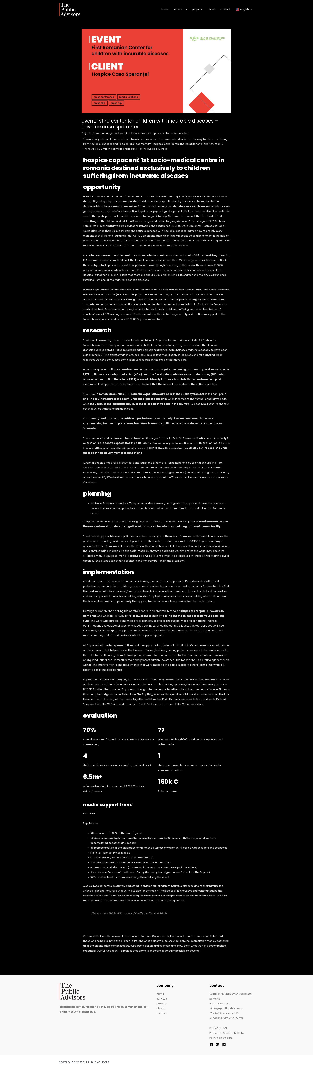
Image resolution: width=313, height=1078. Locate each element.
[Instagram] (217, 1044)
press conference (165, 133)
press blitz (147, 133)
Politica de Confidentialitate (226, 1033)
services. (161, 998)
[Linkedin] (224, 1044)
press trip (182, 133)
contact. (161, 1013)
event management (106, 133)
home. (160, 993)
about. (160, 1008)
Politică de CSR (218, 1028)
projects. (161, 1003)
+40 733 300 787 (219, 1003)
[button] (185, 9)
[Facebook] (211, 1044)
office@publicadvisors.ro (226, 1008)
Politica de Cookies (221, 1038)
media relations (130, 133)
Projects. (87, 133)
